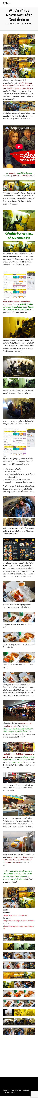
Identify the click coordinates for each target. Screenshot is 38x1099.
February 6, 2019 (13, 24)
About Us (6, 1090)
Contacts (26, 1090)
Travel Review (16, 1090)
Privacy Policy (10, 1092)
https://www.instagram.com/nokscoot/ (19, 921)
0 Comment (27, 24)
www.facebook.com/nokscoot (15, 915)
